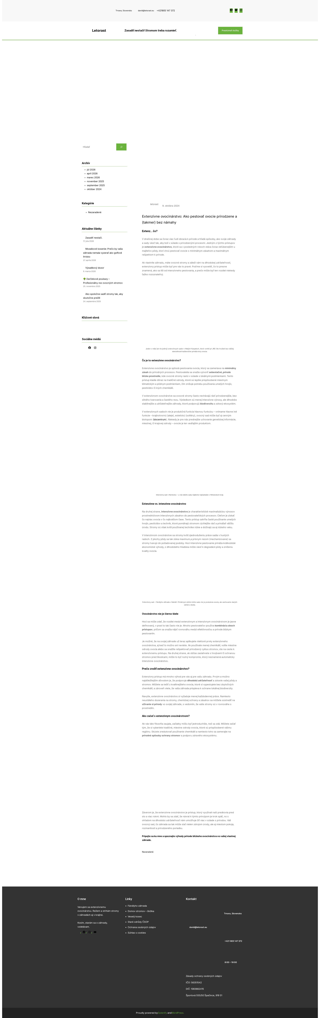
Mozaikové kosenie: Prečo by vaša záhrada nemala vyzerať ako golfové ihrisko (103, 253)
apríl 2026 (92, 173)
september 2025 (96, 185)
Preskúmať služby (230, 30)
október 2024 (94, 189)
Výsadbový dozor (94, 267)
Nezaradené (94, 212)
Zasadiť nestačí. (93, 237)
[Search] (121, 146)
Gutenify (163, 1013)
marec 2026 (93, 177)
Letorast (99, 30)
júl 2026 (91, 169)
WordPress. (178, 1013)
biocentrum (160, 419)
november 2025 (95, 181)
